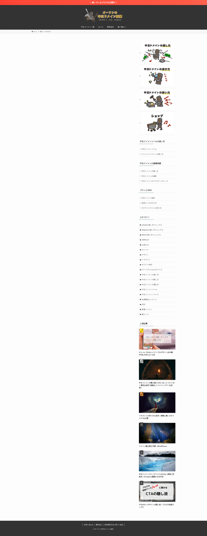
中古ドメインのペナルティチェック (154, 181)
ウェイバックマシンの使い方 (152, 154)
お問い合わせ (88, 525)
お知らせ (145, 245)
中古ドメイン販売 (148, 198)
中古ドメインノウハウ (150, 294)
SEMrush (145, 240)
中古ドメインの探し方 (150, 279)
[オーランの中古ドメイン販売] (103, 15)
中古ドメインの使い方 (149, 171)
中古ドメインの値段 (149, 176)
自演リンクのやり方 (149, 203)
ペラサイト (146, 260)
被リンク (145, 314)
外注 (143, 304)
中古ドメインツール (149, 149)
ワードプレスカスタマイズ (152, 270)
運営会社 (99, 525)
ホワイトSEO (147, 265)
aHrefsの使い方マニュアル (152, 225)
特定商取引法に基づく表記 (113, 525)
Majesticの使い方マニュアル (152, 230)
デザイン (145, 255)
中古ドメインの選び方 (150, 285)
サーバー (145, 250)
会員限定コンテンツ (149, 299)
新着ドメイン (147, 309)
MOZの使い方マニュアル (151, 235)
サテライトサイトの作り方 (151, 208)
